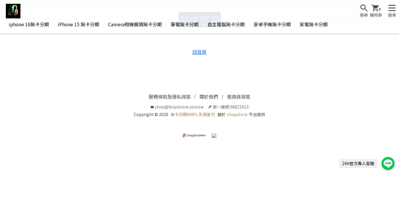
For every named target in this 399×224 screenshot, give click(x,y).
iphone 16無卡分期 (29, 24)
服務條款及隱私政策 (170, 96)
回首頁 (199, 51)
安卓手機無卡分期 (272, 24)
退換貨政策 (238, 96)
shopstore (237, 114)
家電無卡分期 (314, 24)
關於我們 (209, 96)
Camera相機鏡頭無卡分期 (135, 24)
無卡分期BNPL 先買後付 (193, 114)
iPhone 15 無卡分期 (78, 24)
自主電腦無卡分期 (226, 24)
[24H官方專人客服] (388, 163)
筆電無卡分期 (185, 24)
